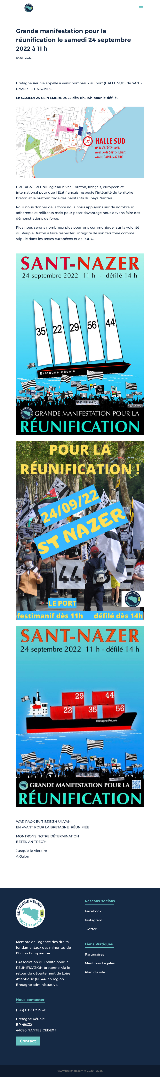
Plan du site (95, 972)
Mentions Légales (100, 963)
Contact (28, 1041)
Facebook (93, 911)
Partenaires (94, 954)
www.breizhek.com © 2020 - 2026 (80, 1070)
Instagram (93, 920)
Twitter (91, 929)
